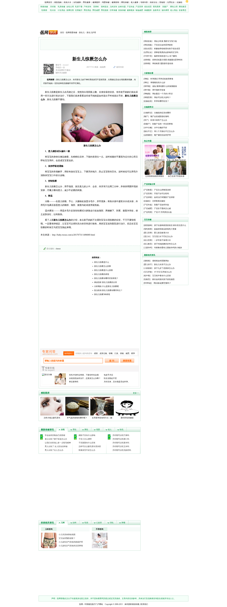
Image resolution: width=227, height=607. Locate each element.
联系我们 (144, 604)
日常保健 (113, 10)
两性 (86, 429)
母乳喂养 (156, 7)
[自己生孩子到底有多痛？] (176, 168)
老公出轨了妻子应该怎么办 (56, 439)
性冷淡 (53, 10)
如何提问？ (69, 353)
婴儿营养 (148, 233)
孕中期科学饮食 (158, 90)
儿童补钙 (148, 248)
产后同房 (148, 212)
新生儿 (82, 32)
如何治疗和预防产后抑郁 (164, 197)
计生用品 (61, 10)
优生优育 (148, 7)
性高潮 (44, 10)
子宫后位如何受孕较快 (163, 45)
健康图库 (96, 2)
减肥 (127, 353)
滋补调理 (165, 10)
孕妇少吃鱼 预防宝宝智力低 (165, 41)
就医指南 (58, 2)
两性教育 (182, 7)
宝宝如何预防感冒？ (67, 538)
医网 (81, 604)
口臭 (116, 353)
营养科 (96, 7)
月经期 (53, 7)
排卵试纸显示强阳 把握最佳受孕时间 (167, 60)
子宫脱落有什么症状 (87, 443)
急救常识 (156, 10)
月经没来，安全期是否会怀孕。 (117, 382)
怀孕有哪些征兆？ (161, 101)
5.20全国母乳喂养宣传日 (155, 160)
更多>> (136, 393)
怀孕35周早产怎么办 (158, 120)
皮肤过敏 (103, 353)
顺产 (146, 116)
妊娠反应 (148, 101)
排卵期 (147, 60)
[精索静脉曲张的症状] (49, 540)
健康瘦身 (130, 10)
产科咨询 (87, 7)
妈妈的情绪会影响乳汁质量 (165, 229)
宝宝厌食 (148, 272)
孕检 (146, 79)
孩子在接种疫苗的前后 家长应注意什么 (170, 225)
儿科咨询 (113, 7)
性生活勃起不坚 (110, 378)
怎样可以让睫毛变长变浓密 (90, 446)
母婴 (98, 429)
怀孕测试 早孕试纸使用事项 (161, 79)
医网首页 (48, 2)
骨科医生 (104, 7)
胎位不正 (148, 131)
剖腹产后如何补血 (161, 205)
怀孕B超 (147, 283)
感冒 (96, 353)
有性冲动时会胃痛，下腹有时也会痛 (84, 375)
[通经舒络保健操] (127, 406)
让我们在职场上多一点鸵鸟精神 (58, 443)
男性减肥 (96, 10)
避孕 (133, 353)
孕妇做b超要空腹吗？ (162, 283)
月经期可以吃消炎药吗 (121, 450)
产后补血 (130, 7)
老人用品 (174, 10)
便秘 (122, 353)
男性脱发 (104, 10)
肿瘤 (123, 523)
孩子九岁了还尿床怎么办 (164, 268)
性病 (86, 523)
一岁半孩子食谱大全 (162, 240)
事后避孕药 (73, 382)
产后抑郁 (148, 197)
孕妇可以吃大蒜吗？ (162, 97)
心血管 (99, 523)
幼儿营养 (148, 240)
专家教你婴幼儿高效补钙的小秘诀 (168, 248)
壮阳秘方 (78, 10)
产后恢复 (148, 190)
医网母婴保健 (71, 32)
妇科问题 (122, 7)
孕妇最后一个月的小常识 (162, 94)
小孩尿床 (148, 268)
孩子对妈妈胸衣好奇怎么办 (165, 244)
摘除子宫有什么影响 (87, 435)
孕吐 (146, 82)
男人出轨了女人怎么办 (54, 450)
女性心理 (70, 7)
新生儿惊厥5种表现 (102, 294)
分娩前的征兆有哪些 (162, 113)
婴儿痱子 (148, 264)
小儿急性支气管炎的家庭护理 (71, 542)
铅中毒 (147, 276)
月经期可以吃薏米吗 (120, 443)
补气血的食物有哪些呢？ (77, 418)
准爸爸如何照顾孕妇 (160, 261)
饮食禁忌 (182, 10)
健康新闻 (115, 2)
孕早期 (147, 86)
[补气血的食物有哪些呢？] (77, 406)
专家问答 (144, 2)
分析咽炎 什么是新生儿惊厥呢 (106, 286)
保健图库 (148, 10)
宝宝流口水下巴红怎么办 (162, 236)
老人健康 (134, 2)
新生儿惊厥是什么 (101, 262)
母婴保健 (105, 2)
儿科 (63, 523)
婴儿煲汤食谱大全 (161, 233)
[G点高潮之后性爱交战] (99, 540)
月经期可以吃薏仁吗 (120, 439)
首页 (62, 32)
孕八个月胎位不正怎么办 (164, 131)
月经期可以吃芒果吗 (120, 435)
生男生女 (171, 2)
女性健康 (77, 2)
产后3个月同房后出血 (163, 212)
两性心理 (174, 7)
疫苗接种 (148, 225)
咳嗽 (111, 353)
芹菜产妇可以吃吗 (161, 193)
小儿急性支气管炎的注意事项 (71, 546)
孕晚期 (147, 94)
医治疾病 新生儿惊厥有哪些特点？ (108, 290)
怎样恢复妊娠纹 (158, 201)
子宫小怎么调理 (85, 439)
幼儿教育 (148, 244)
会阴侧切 (148, 135)
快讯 (121, 429)
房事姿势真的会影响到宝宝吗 (166, 52)
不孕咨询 (99, 529)
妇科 (74, 523)
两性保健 (125, 2)
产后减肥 (148, 208)
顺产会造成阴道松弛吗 (159, 116)
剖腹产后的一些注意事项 (162, 124)
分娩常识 (148, 113)
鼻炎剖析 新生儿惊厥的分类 (105, 282)
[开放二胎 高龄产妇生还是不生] (176, 152)
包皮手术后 (108, 375)
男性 (74, 429)
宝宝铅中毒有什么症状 (161, 276)
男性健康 (86, 2)
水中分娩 (148, 128)
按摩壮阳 (70, 10)
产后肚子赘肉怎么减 (162, 208)
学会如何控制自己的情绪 (55, 435)
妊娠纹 (179, 2)
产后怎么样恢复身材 (162, 190)
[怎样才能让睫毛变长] (52, 406)
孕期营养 (148, 97)
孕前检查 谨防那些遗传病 (162, 63)
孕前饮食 (148, 41)
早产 (146, 120)
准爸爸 (147, 261)
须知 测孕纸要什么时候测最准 (164, 86)
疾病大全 (67, 2)
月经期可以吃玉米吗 (120, 446)
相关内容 (120, 67)
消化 (112, 523)
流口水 (147, 236)
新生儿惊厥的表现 (101, 274)
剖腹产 (165, 7)
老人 (110, 429)
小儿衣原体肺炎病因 (67, 534)
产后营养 (139, 7)
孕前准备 (148, 45)
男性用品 (87, 10)
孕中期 (147, 90)
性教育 (147, 279)
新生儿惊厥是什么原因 (103, 270)
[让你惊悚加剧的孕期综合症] (155, 168)
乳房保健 (61, 7)
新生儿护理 (91, 32)
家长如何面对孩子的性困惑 (163, 279)
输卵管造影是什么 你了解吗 (165, 56)
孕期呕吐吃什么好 (157, 82)
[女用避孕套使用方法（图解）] (102, 406)
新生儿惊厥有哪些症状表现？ (106, 278)
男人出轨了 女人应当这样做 (56, 446)
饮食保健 (122, 10)
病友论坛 (153, 2)
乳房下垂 (78, 7)
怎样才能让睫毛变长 (52, 418)
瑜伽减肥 (139, 10)
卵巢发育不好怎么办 (87, 450)
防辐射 (162, 2)
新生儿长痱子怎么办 (162, 264)
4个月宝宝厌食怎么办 (163, 272)
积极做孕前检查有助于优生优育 (167, 49)
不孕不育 (148, 56)
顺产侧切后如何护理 (162, 135)
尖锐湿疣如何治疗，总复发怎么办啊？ (85, 378)
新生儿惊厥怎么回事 (102, 266)
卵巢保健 (44, 7)
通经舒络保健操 (127, 418)
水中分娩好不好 (160, 128)
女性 (63, 429)
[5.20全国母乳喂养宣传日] (155, 152)
